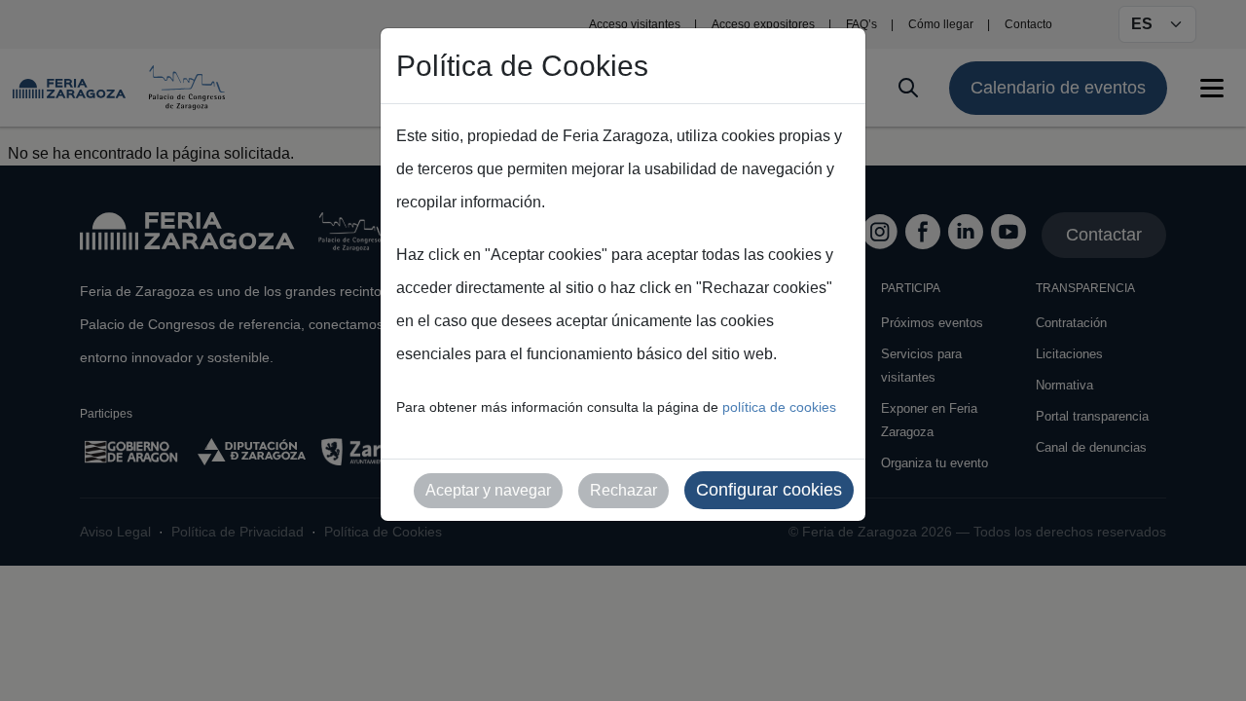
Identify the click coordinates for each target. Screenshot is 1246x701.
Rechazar (623, 490)
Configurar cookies (769, 489)
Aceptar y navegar (488, 490)
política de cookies (779, 407)
